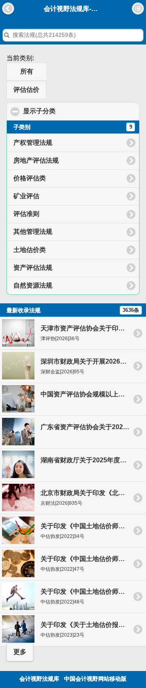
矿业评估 (26, 196)
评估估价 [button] (26, 89)
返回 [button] (8, 8)
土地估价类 (29, 249)
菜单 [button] (138, 8)
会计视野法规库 (39, 678)
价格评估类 (29, 178)
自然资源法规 (32, 285)
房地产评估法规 (36, 160)
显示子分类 (78, 111)
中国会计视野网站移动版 (95, 678)
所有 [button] (26, 71)
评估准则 (26, 213)
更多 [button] (19, 651)
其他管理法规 (32, 231)
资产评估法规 (32, 267)
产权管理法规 (32, 142)
